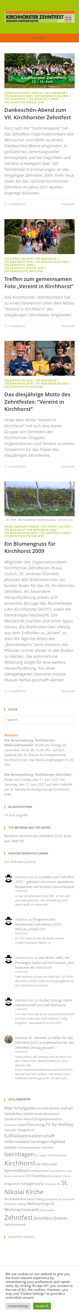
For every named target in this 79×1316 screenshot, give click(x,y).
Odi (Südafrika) (36, 1176)
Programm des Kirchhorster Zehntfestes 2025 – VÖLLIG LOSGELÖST (39, 924)
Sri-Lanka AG (52, 1184)
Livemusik (18, 1176)
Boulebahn (51, 1114)
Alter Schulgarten (20, 1108)
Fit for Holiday (59, 1124)
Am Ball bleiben (48, 1108)
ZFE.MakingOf (55, 93)
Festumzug (36, 1124)
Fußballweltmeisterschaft (29, 1136)
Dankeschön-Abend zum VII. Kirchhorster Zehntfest (37, 113)
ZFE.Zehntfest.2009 (43, 99)
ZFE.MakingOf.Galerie (51, 96)
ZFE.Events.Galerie (18, 259)
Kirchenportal (57, 1155)
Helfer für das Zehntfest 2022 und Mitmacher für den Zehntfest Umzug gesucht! (44, 1042)
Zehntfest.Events (50, 1218)
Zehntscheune (14, 1224)
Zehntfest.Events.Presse (23, 93)
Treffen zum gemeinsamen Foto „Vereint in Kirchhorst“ (39, 282)
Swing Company (46, 1199)
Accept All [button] (42, 1306)
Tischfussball (66, 1199)
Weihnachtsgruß (40, 1203)
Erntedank (10, 1125)
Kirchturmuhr (39, 1171)
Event (22, 1124)
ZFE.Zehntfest (15, 99)
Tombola (10, 1204)
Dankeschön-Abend (18, 1119)
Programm (12, 1184)
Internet (47, 1147)
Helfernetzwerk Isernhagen (26, 1141)
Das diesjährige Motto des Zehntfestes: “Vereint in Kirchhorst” (37, 401)
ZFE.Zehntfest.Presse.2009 (24, 102)
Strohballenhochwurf (20, 1199)
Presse (67, 1176)
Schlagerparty (32, 1183)
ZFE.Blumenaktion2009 (21, 526)
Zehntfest (18, 1217)
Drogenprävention (48, 1119)
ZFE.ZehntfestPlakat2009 (23, 271)
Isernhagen (19, 1154)
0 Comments (16, 204)
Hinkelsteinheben (28, 1148)
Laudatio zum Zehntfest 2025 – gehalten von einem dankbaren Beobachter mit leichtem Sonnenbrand (45, 882)
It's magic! (41, 1155)
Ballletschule (32, 1114)
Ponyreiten (55, 1176)
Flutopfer (10, 1130)
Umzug (21, 1204)
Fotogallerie (25, 1130)
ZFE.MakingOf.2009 (18, 96)
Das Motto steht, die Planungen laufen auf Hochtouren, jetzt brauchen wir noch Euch (44, 962)
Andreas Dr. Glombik (31, 1037)
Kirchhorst (19, 1163)
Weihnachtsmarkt (22, 1209)
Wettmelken (47, 1210)
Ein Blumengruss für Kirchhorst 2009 (30, 547)
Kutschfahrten (57, 1171)
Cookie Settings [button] (18, 1306)
